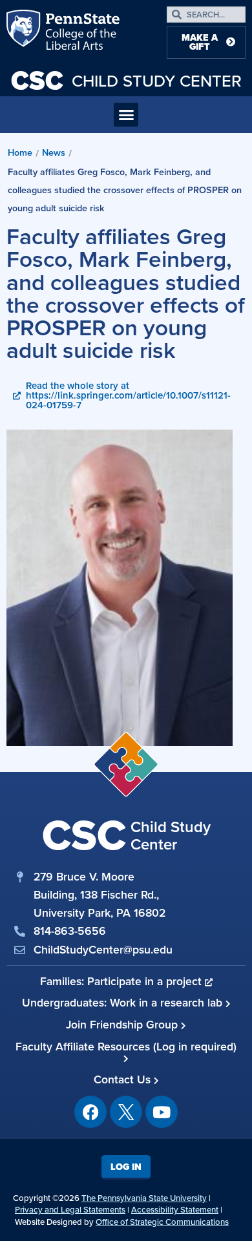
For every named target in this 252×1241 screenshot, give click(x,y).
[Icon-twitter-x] (126, 1112)
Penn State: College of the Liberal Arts (81, 32)
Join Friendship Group (123, 1024)
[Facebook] (90, 1112)
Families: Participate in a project (122, 981)
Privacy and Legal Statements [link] (70, 1210)
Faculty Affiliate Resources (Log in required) (126, 1046)
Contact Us (124, 1079)
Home (20, 152)
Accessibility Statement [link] (174, 1210)
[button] (126, 115)
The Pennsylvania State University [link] (144, 1198)
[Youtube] (161, 1112)
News (53, 152)
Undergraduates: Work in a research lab (124, 1002)
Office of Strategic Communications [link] (162, 1222)
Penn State (24, 32)
